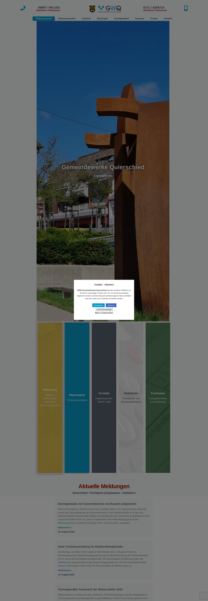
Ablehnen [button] (111, 305)
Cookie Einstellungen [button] (104, 310)
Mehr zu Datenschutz (104, 313)
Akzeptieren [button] (98, 305)
